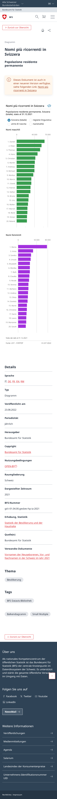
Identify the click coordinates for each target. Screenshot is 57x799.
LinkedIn (11, 702)
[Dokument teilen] (49, 30)
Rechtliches (7, 794)
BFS (11, 17)
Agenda (8, 749)
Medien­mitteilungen (15, 741)
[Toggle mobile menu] (52, 17)
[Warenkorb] (43, 16)
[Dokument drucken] (42, 30)
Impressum (17, 794)
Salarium (8, 758)
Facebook (11, 696)
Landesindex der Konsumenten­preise (24, 766)
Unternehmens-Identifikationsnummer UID (25, 776)
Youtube (43, 696)
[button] (52, 676)
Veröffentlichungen (14, 733)
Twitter (27, 696)
